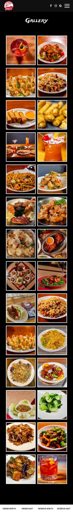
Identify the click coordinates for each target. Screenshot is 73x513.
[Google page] (60, 5)
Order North (9, 509)
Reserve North (45, 509)
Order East (27, 509)
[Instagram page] (55, 5)
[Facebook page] (51, 5)
